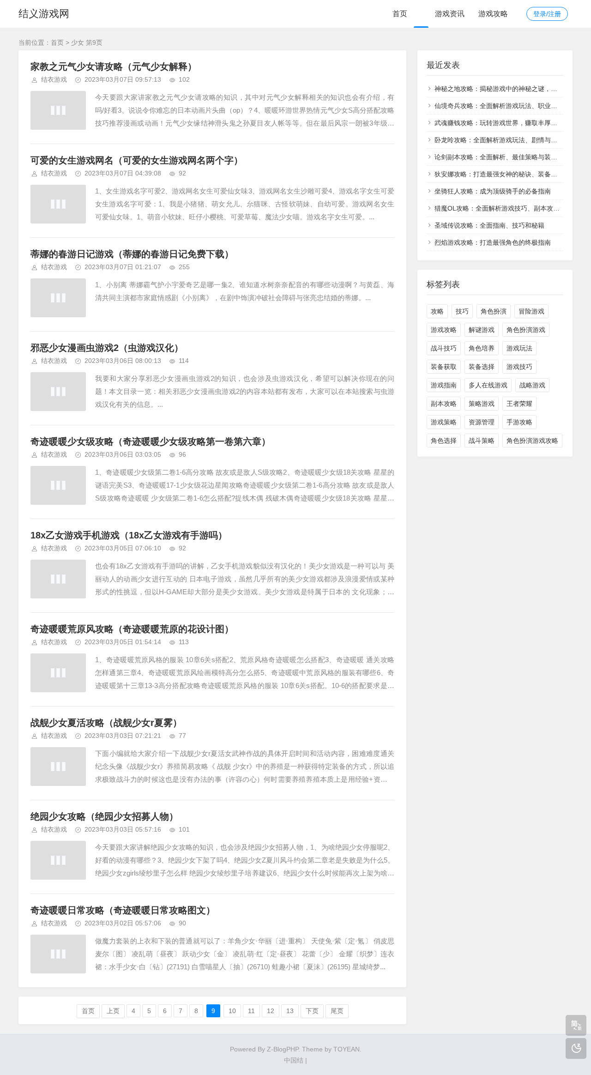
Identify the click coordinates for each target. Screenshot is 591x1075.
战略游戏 (532, 385)
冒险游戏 (531, 311)
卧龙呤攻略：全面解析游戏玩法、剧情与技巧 (499, 140)
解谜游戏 (482, 329)
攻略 (437, 311)
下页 (312, 1011)
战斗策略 (482, 440)
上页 (113, 1011)
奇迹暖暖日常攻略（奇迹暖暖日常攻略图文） (122, 910)
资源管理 (482, 422)
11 (251, 1011)
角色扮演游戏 (526, 329)
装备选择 (482, 366)
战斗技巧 (444, 348)
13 (290, 1011)
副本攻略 (444, 403)
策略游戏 (482, 403)
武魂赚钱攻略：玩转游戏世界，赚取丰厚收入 (499, 123)
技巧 (462, 311)
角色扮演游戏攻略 (532, 440)
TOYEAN (346, 1049)
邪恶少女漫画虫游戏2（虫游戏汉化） (106, 348)
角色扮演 (494, 311)
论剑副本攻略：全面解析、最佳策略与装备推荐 (502, 157)
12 (270, 1011)
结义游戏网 (43, 13)
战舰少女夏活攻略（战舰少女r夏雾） (106, 723)
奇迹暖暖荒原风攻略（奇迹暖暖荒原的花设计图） (132, 629)
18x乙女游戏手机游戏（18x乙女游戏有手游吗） (128, 535)
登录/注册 (547, 14)
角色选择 (444, 440)
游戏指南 (444, 385)
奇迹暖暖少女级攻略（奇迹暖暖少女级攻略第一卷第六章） (150, 441)
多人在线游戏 (488, 385)
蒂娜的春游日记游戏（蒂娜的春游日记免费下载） (132, 254)
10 (232, 1011)
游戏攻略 (493, 14)
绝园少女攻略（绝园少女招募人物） (104, 816)
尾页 (337, 1011)
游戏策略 (444, 422)
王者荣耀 (519, 403)
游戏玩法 (519, 348)
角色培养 (482, 348)
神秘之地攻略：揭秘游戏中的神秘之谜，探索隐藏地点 (512, 88)
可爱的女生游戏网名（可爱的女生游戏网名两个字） (136, 160)
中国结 (293, 1060)
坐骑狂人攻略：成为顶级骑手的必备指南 (492, 191)
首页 (399, 14)
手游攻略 (519, 422)
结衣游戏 (54, 79)
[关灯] (576, 1048)
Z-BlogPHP (282, 1049)
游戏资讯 (449, 14)
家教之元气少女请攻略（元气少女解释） (113, 66)
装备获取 (444, 366)
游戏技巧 (519, 366)
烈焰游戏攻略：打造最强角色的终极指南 (492, 242)
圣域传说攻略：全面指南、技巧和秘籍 (489, 225)
